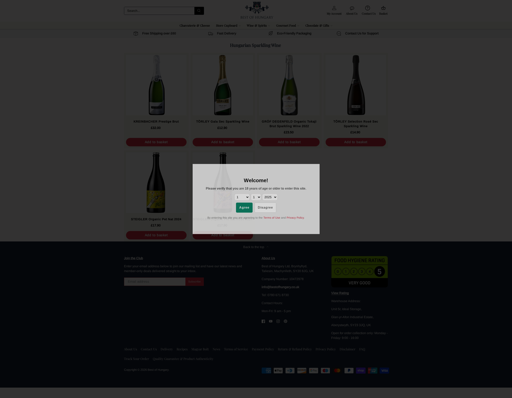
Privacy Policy (295, 217)
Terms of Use (271, 217)
